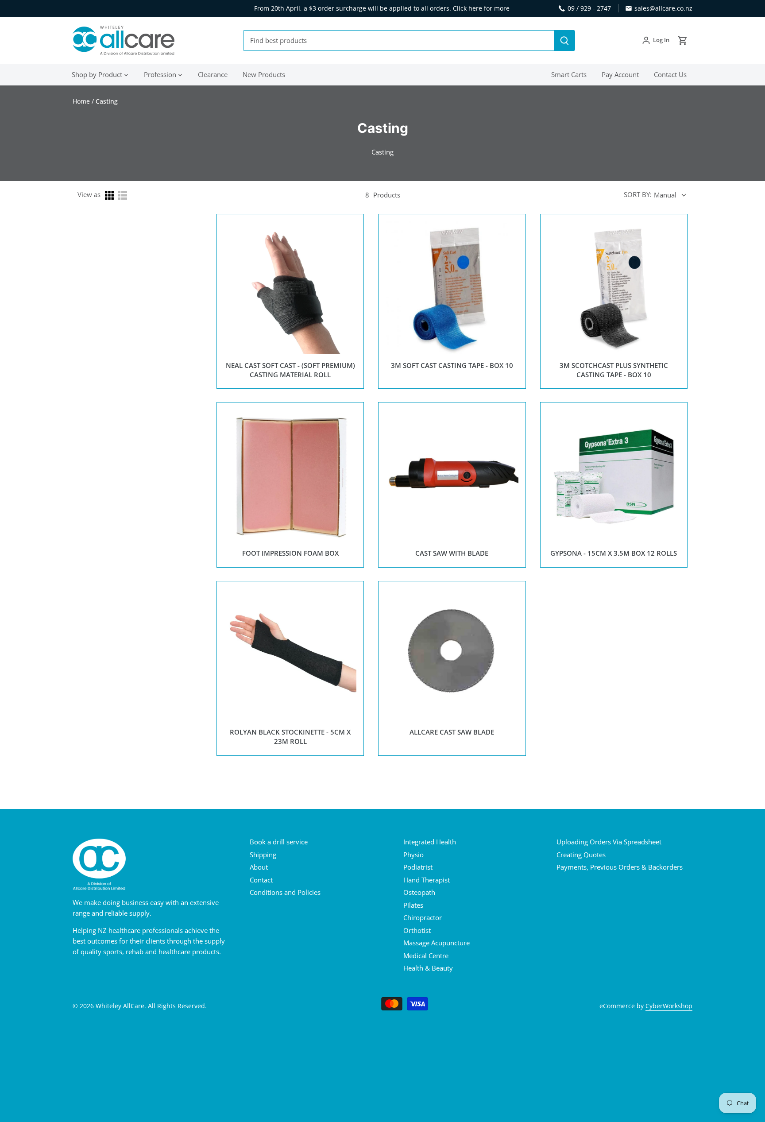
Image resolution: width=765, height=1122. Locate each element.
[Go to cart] (682, 40)
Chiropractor (422, 917)
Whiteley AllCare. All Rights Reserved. (151, 1006)
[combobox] (399, 40)
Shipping (263, 854)
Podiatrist (418, 867)
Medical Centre (425, 955)
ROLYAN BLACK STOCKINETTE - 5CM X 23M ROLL (290, 736)
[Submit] (564, 40)
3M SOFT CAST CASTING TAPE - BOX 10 (452, 365)
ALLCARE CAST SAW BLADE (452, 731)
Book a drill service (279, 841)
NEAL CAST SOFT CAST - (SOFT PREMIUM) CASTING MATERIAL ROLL (290, 370)
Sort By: (638, 194)
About (259, 867)
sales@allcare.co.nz (663, 8)
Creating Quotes (581, 854)
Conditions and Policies (285, 892)
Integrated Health (429, 841)
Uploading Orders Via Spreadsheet (608, 841)
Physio (413, 854)
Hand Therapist (426, 879)
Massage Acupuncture (436, 942)
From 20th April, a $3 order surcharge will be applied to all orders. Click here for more (382, 8)
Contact (261, 879)
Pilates (413, 905)
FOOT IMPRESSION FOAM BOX (290, 553)
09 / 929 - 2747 (589, 8)
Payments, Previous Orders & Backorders (619, 867)
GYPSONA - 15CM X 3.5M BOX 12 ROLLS (613, 553)
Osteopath (419, 892)
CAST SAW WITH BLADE (451, 553)
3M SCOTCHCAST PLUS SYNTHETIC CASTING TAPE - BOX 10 (614, 370)
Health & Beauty (428, 967)
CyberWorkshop (668, 1006)
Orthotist (417, 930)
